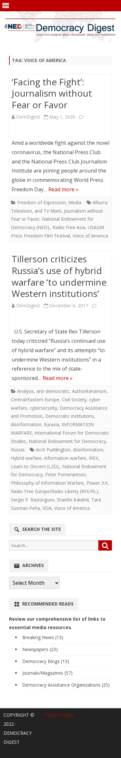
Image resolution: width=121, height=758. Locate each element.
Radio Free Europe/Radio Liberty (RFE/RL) (54, 491)
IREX (93, 458)
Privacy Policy (59, 715)
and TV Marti (48, 211)
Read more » (63, 189)
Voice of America (90, 236)
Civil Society (74, 399)
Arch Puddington (53, 450)
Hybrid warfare (26, 458)
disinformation (26, 424)
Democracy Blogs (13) (45, 661)
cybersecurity (43, 408)
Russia (18, 450)
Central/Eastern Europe (35, 399)
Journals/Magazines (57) (47, 673)
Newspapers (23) (40, 649)
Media (74, 202)
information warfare (65, 458)
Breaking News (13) (42, 637)
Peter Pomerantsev (65, 474)
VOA (47, 508)
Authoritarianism (89, 391)
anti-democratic (52, 391)
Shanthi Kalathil (73, 500)
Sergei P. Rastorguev (32, 500)
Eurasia (51, 424)
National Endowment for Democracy (67, 441)
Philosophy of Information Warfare (47, 483)
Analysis (25, 391)
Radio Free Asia (69, 227)
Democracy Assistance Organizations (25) (66, 685)
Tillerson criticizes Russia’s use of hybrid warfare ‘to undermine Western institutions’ (59, 276)
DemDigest (28, 117)
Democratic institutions (69, 416)
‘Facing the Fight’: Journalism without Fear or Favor (52, 93)
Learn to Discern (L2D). (35, 466)
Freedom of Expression (41, 202)
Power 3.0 (96, 483)
